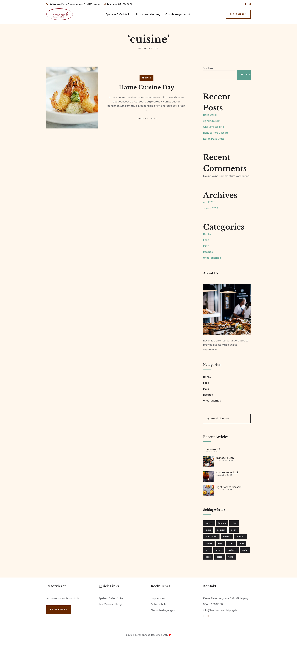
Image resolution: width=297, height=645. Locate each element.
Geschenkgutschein (178, 14)
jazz (208, 550)
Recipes (146, 78)
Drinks (207, 234)
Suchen (208, 68)
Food (206, 240)
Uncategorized (212, 258)
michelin (232, 550)
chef (234, 523)
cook (233, 529)
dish (220, 543)
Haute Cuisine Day (146, 87)
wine (230, 556)
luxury (219, 550)
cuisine (226, 536)
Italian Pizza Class (213, 139)
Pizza (206, 246)
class (208, 529)
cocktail (221, 529)
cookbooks (211, 536)
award (209, 523)
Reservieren (238, 14)
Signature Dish (211, 121)
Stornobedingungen (163, 610)
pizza (219, 556)
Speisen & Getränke (118, 14)
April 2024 (209, 202)
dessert (240, 536)
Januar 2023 (210, 208)
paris (208, 556)
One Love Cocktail (214, 127)
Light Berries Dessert (215, 133)
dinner (209, 543)
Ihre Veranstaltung (148, 14)
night (244, 550)
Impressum (158, 598)
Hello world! (210, 115)
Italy (242, 543)
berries (222, 523)
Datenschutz (158, 604)
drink (231, 543)
